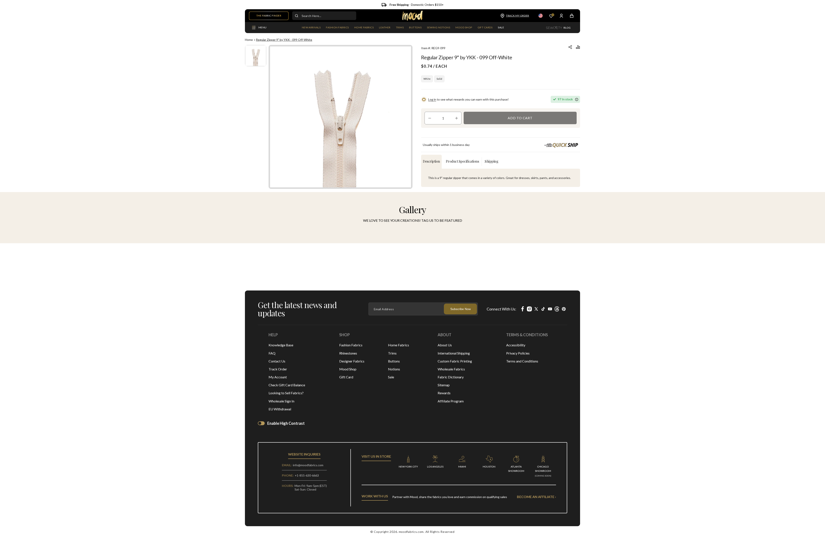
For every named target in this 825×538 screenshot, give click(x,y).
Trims (392, 353)
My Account (278, 377)
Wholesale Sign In (281, 401)
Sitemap (444, 385)
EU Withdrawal (280, 409)
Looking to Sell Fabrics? (286, 393)
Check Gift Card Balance (287, 385)
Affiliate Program (451, 401)
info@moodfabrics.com (308, 465)
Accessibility (515, 345)
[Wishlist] (551, 16)
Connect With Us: (501, 309)
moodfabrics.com (411, 531)
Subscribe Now (460, 309)
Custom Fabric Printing (455, 361)
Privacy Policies (518, 353)
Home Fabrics (398, 345)
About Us (445, 345)
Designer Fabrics (351, 361)
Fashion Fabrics (350, 345)
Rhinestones (348, 353)
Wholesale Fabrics (451, 369)
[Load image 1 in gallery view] (255, 55)
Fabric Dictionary (451, 377)
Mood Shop (347, 369)
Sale (391, 377)
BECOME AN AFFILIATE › (536, 497)
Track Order (278, 369)
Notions (394, 369)
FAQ (272, 353)
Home (249, 39)
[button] (337, 27)
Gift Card (346, 377)
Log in (432, 99)
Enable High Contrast (286, 423)
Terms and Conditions (522, 361)
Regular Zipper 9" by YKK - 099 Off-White (284, 39)
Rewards (444, 393)
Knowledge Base (281, 345)
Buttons (394, 361)
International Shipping (454, 353)
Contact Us (277, 361)
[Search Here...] (296, 15)
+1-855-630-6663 (307, 475)
